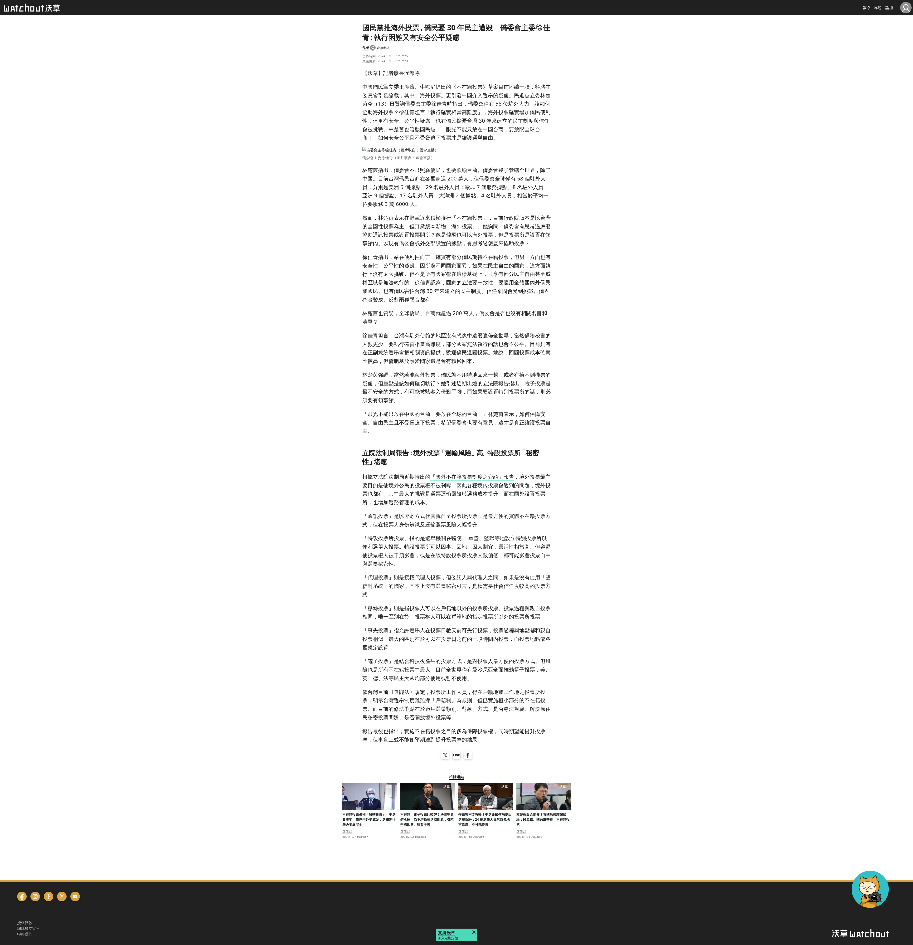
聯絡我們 (24, 934)
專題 (878, 7)
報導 (866, 7)
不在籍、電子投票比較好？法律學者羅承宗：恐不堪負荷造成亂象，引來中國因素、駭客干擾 (427, 819)
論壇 (889, 7)
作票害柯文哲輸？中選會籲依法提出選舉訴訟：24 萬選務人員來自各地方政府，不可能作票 (485, 819)
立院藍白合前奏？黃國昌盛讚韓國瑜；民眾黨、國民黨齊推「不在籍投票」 (543, 819)
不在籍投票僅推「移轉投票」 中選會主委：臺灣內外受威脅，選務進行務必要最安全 (369, 819)
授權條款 (24, 922)
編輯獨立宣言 (28, 928)
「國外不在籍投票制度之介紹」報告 (472, 476)
